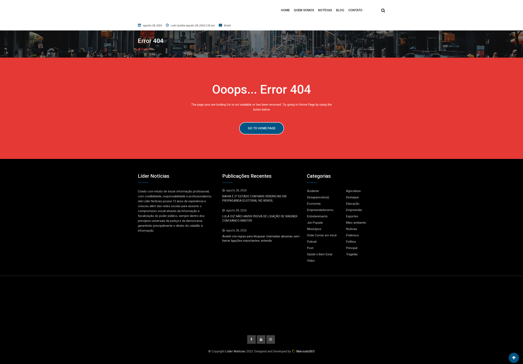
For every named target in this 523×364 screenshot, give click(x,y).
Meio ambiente (356, 222)
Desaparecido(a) (318, 197)
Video (311, 260)
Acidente (313, 191)
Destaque (352, 197)
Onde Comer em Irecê (322, 235)
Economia (314, 203)
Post (310, 248)
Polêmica (352, 235)
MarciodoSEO (305, 351)
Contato (355, 10)
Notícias (325, 10)
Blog (340, 10)
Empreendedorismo (320, 210)
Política (351, 241)
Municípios (314, 229)
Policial (311, 241)
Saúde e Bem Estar (320, 254)
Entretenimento (317, 216)
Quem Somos (304, 10)
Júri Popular (315, 222)
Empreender (354, 210)
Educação (352, 203)
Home (285, 10)
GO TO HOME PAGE (261, 128)
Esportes (352, 216)
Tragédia (352, 254)
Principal (351, 248)
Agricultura (353, 191)
